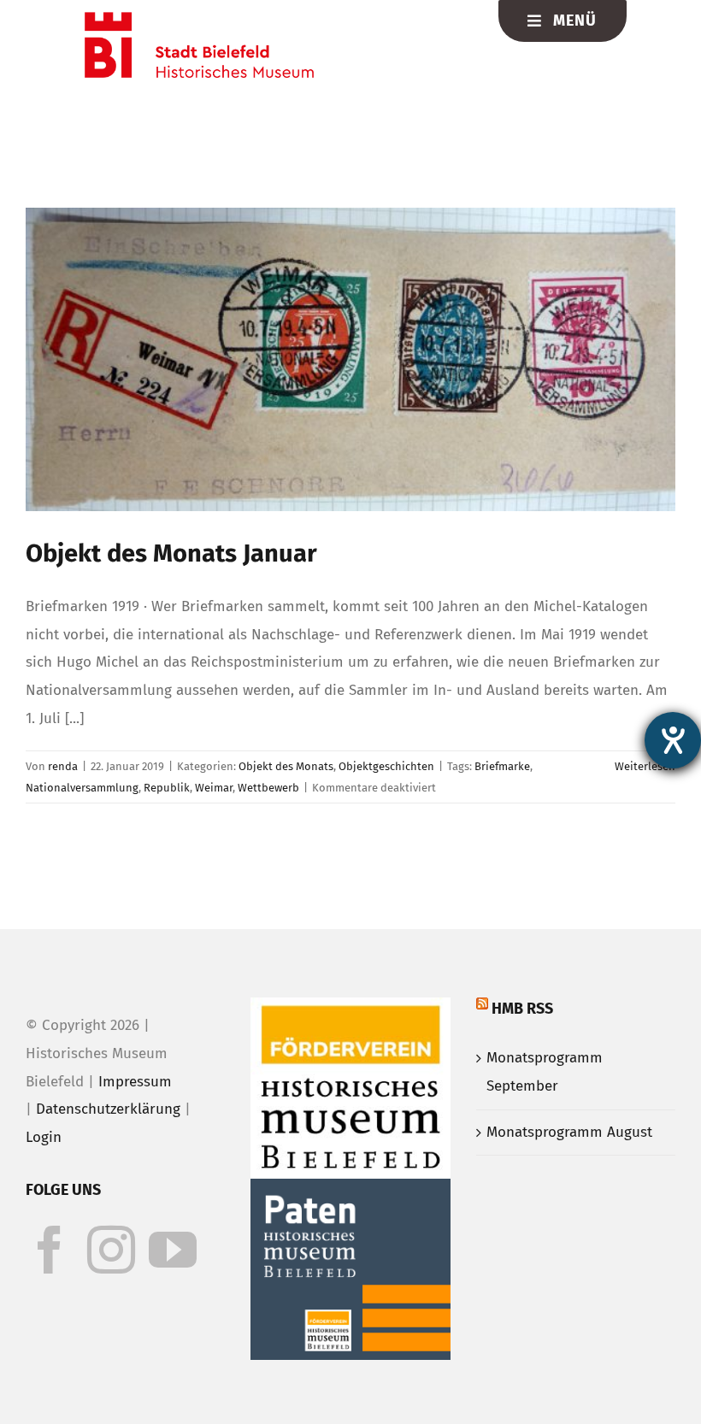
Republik (167, 787)
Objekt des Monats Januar (171, 553)
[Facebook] (50, 1250)
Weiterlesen (645, 766)
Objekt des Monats (286, 766)
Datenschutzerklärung (108, 1109)
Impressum (135, 1082)
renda (63, 766)
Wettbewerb (268, 787)
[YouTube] (173, 1250)
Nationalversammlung (82, 787)
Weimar (214, 787)
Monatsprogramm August (569, 1132)
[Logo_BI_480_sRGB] (199, 19)
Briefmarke (502, 766)
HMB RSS (522, 1008)
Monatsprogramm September (544, 1072)
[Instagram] (111, 1250)
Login (44, 1137)
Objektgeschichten (386, 766)
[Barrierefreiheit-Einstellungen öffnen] (673, 740)
